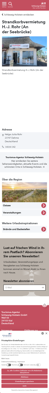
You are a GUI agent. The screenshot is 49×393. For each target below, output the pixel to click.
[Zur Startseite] (38, 5)
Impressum (6, 330)
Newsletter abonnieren (18, 281)
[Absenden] (43, 288)
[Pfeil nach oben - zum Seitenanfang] (45, 304)
